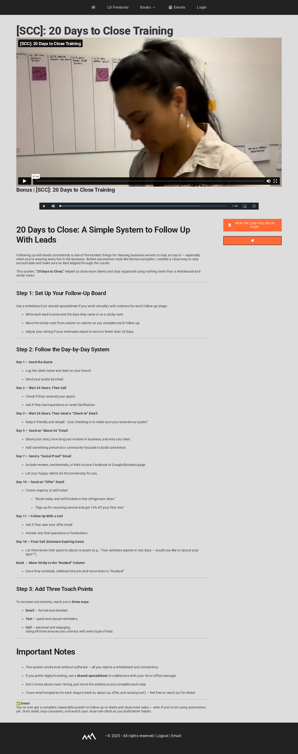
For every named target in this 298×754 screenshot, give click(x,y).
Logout (162, 736)
